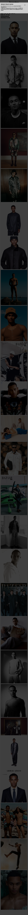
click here (17, 9)
